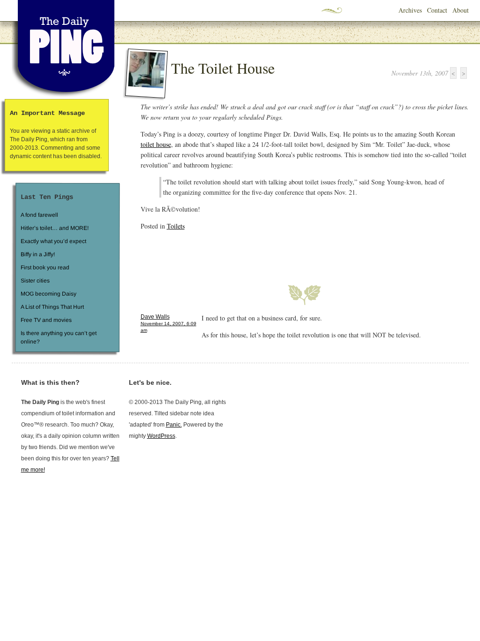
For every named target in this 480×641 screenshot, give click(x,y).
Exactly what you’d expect (53, 241)
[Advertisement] (250, 252)
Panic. (174, 424)
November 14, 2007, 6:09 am (168, 327)
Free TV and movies (45, 320)
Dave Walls (155, 316)
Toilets (176, 225)
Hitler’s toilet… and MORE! (55, 228)
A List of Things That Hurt (51, 307)
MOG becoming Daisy (48, 293)
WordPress (161, 436)
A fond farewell (39, 215)
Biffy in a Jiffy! (38, 254)
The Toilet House (223, 68)
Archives (410, 10)
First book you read (44, 267)
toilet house (156, 144)
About (460, 10)
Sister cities (34, 280)
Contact (437, 10)
